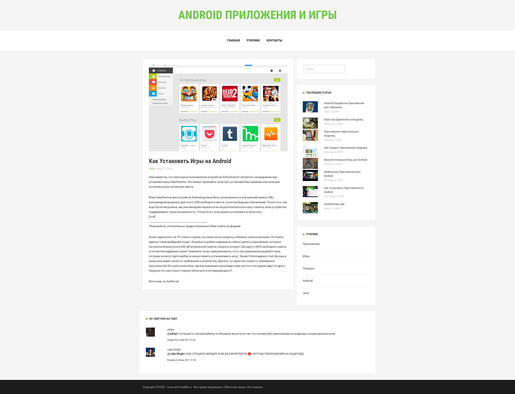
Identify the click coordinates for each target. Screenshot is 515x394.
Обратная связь (234, 387)
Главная (233, 40)
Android (308, 280)
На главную (255, 387)
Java (152, 168)
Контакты (274, 40)
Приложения (311, 243)
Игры (306, 256)
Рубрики (253, 40)
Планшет (309, 268)
